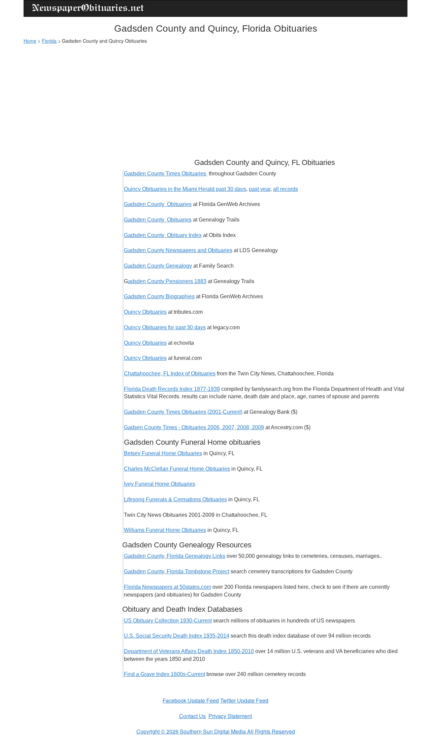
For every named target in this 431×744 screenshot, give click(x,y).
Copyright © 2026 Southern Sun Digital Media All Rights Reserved (215, 731)
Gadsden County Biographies (159, 296)
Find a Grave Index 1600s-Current (164, 674)
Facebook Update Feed (191, 700)
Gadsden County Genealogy (158, 266)
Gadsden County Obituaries (158, 204)
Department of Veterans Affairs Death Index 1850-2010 (189, 651)
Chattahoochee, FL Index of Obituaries (170, 373)
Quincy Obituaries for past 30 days (165, 327)
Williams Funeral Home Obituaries (165, 530)
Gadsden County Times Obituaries (165, 173)
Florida (49, 40)
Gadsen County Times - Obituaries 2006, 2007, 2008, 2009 (194, 427)
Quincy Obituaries (145, 312)
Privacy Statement (230, 716)
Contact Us (192, 716)
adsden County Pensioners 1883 (167, 281)
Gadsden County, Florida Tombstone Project (176, 571)
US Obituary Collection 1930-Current (168, 620)
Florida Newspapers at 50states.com (167, 587)
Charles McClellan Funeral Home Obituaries (177, 469)
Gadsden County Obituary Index (163, 235)
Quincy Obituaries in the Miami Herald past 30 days (185, 189)
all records (285, 189)
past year (259, 189)
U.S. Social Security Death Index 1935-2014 (176, 636)
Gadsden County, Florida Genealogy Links (174, 556)
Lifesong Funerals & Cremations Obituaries (175, 499)
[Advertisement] (215, 98)
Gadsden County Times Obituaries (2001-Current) (183, 412)
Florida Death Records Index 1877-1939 (172, 389)
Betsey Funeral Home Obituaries (163, 453)
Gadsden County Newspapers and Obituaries (178, 250)
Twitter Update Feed (244, 700)
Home (30, 40)
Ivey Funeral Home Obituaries (159, 484)
